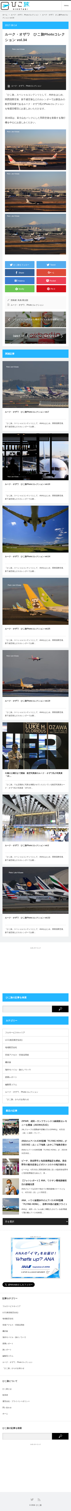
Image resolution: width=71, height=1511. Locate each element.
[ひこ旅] (16, 6)
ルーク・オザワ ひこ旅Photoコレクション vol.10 (27, 484)
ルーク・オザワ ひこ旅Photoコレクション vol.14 (27, 556)
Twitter (32, 1499)
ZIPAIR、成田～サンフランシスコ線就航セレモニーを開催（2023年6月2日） (44, 1123)
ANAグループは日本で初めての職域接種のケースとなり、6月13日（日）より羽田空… (43, 1190)
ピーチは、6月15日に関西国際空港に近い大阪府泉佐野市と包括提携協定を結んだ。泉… (44, 1171)
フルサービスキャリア (15, 1032)
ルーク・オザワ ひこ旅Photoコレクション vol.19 (27, 701)
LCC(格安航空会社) (13, 1040)
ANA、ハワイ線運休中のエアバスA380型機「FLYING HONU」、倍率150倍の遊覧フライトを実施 (44, 1203)
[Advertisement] (35, 969)
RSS (39, 1499)
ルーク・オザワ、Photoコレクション (25, 15)
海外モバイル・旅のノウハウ (18, 1070)
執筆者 (5, 1395)
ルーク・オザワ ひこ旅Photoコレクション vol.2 (27, 845)
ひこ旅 (39, 1505)
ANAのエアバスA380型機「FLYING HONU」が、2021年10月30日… (44, 1151)
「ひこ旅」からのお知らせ (17, 1099)
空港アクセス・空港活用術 (17, 1055)
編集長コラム (11, 1084)
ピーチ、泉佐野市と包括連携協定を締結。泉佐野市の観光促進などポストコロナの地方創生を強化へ (44, 1163)
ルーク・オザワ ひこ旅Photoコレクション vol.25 (27, 629)
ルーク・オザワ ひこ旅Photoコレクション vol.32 (27, 918)
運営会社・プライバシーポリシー (16, 1401)
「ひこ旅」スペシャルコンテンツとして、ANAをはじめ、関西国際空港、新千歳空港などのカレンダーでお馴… (35, 425)
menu (66, 5)
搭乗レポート (11, 1077)
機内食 (8, 1062)
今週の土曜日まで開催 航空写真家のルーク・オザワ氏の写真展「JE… (33, 774)
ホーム (5, 1414)
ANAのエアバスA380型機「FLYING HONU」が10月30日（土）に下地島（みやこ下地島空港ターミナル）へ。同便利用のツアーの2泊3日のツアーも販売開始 (44, 1143)
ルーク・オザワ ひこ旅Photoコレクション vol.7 (27, 412)
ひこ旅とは (7, 1389)
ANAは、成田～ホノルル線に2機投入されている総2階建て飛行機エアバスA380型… (44, 1211)
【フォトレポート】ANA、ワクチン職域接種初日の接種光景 (44, 1182)
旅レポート (7, 1350)
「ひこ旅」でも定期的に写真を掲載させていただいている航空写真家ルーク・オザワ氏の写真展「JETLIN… (35, 786)
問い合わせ (7, 1408)
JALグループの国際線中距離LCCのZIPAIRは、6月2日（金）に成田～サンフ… (43, 1131)
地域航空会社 (11, 1047)
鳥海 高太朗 (23, 300)
